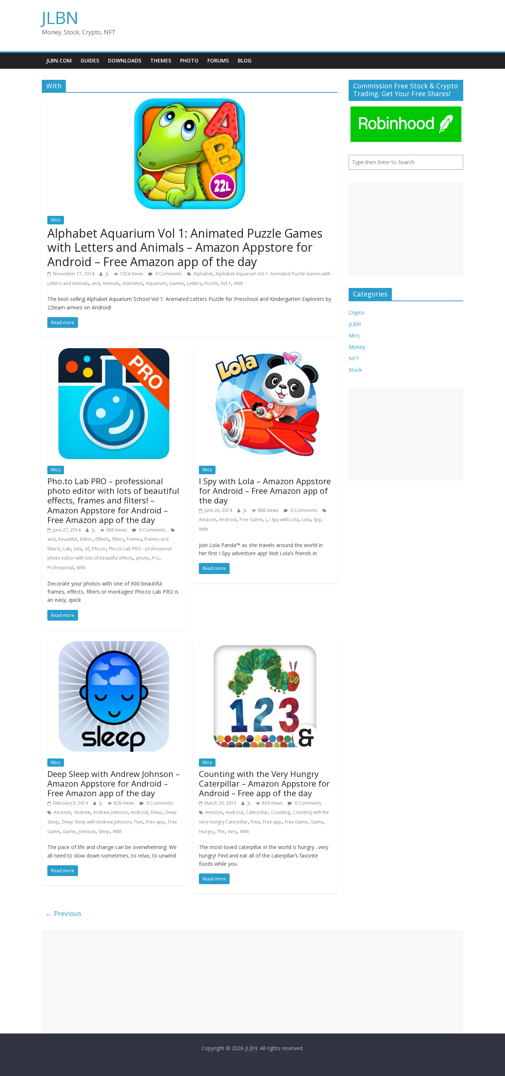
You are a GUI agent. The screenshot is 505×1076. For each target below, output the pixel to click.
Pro (155, 558)
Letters (194, 283)
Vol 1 (226, 283)
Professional (60, 567)
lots (78, 549)
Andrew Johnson (110, 812)
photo (142, 558)
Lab (67, 549)
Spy (317, 519)
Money (357, 346)
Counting (280, 812)
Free (138, 822)
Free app (155, 822)
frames (134, 539)
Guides (90, 60)
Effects (102, 539)
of (87, 549)
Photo (189, 60)
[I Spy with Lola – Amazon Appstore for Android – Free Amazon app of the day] (265, 353)
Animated (132, 283)
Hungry (206, 831)
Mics (55, 220)
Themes (160, 60)
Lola (306, 519)
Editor (86, 539)
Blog (244, 60)
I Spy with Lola (284, 519)
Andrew (82, 812)
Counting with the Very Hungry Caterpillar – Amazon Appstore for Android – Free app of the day (264, 783)
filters (118, 539)
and (96, 283)
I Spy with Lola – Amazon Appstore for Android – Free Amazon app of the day (265, 490)
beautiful (67, 539)
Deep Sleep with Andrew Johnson (96, 822)
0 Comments (168, 274)
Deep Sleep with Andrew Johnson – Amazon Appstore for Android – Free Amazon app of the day (113, 783)
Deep (156, 812)
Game (69, 831)
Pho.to (99, 549)
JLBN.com (59, 60)
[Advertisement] (406, 229)
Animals (111, 283)
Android (228, 519)
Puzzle (211, 283)
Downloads (124, 60)
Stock (355, 369)
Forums (218, 60)
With (238, 283)
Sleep (104, 831)
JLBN (60, 17)
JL (108, 274)
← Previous (63, 913)
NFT (354, 358)
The (221, 831)
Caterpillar (257, 812)
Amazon (207, 519)
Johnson (86, 831)
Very (232, 831)
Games (176, 283)
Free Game (251, 519)
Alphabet (203, 274)
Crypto (357, 312)
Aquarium (156, 283)
